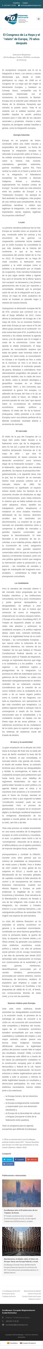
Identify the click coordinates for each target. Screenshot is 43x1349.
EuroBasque (19, 1335)
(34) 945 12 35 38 (12, 1321)
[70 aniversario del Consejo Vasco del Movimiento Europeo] (17, 18)
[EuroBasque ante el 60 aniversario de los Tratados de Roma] (21, 1206)
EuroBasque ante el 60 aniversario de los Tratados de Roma (11, 1293)
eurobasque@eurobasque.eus (17, 1325)
